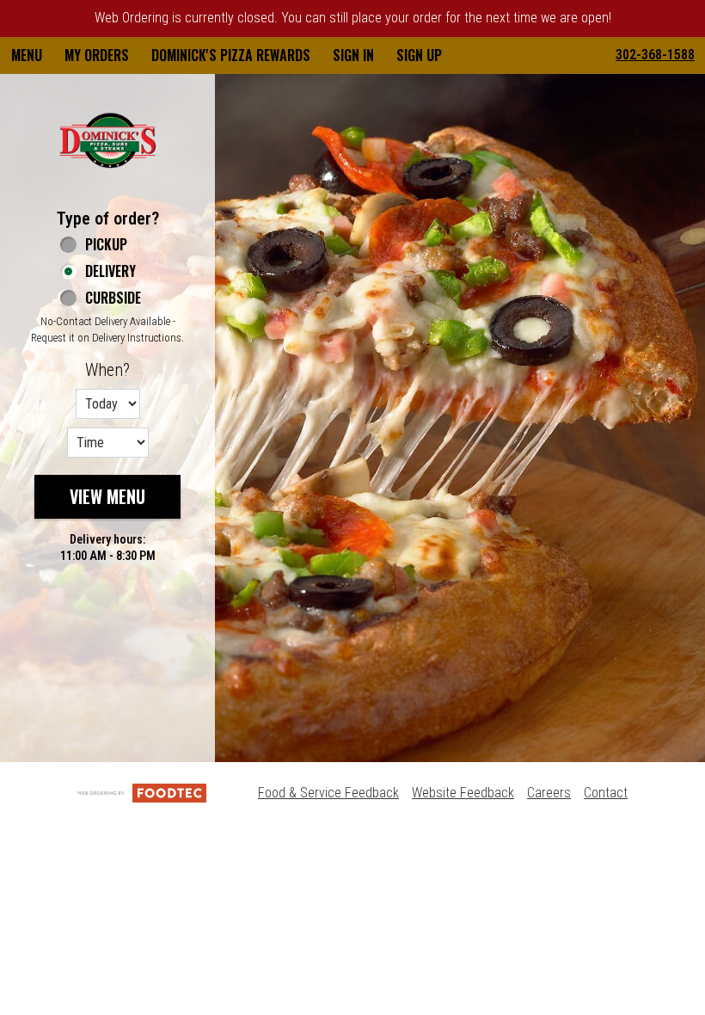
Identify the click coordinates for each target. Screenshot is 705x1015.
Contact (606, 792)
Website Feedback (463, 792)
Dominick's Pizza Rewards (230, 55)
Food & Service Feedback (328, 792)
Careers (549, 792)
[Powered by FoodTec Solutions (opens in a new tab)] (141, 792)
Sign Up (419, 55)
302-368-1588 (655, 54)
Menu (26, 55)
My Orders (96, 55)
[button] (107, 140)
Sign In (353, 55)
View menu (107, 496)
